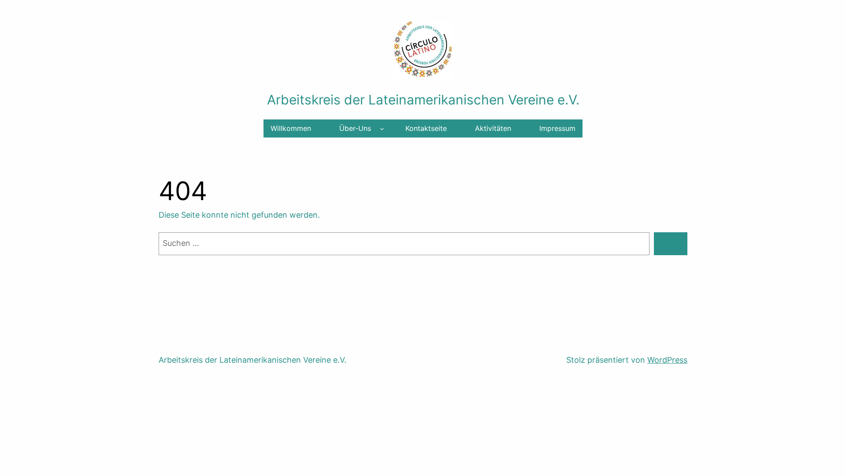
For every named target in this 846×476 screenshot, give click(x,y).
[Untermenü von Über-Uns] (382, 128)
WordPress (667, 359)
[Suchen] (670, 243)
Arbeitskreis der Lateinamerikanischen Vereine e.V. (423, 100)
